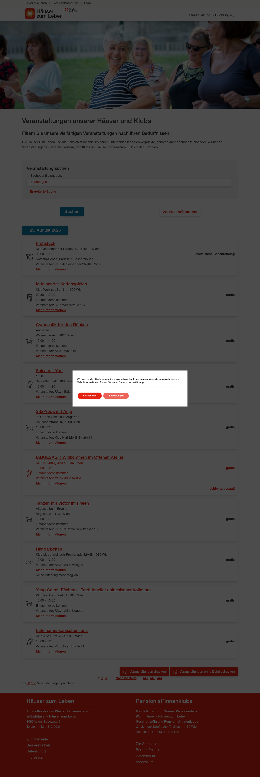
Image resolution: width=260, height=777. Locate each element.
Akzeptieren (89, 395)
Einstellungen (116, 395)
